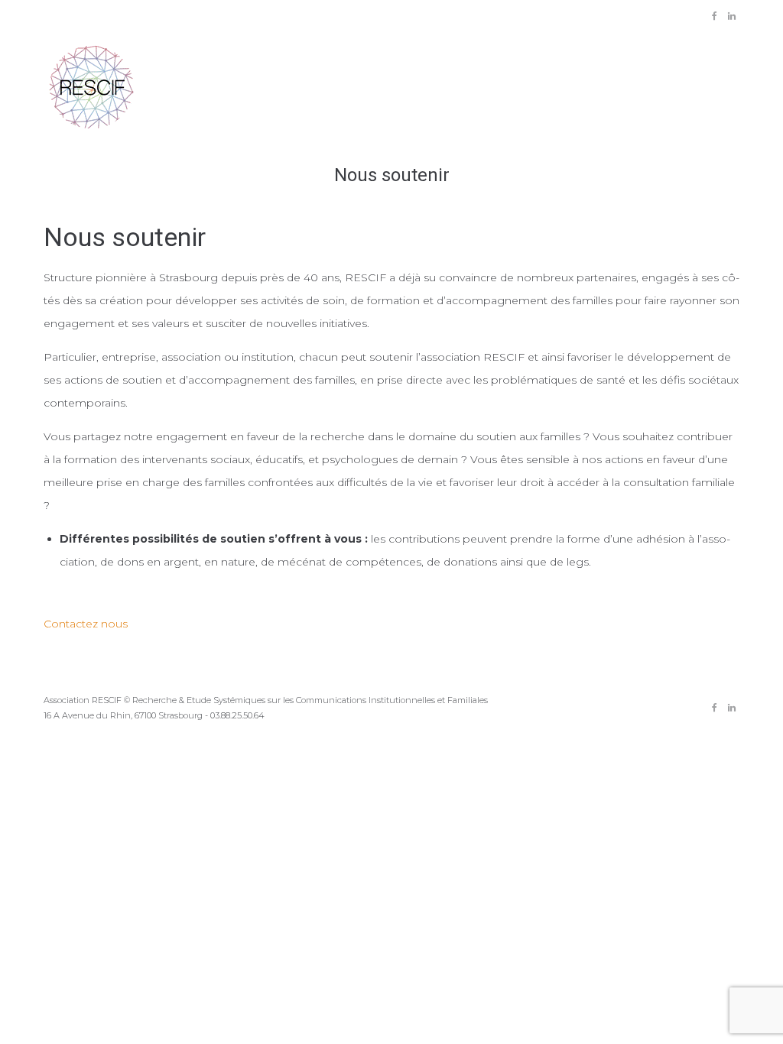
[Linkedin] (731, 16)
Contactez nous (86, 624)
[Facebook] (714, 16)
